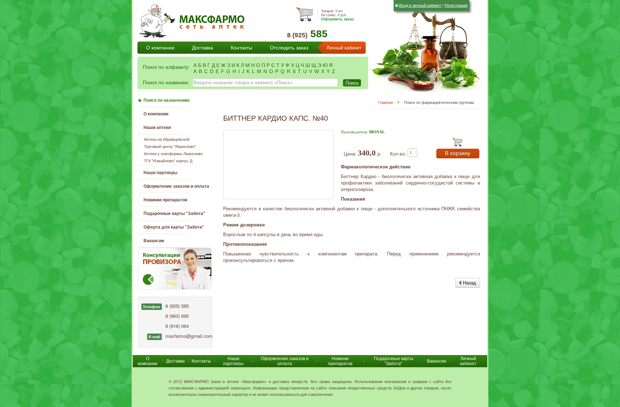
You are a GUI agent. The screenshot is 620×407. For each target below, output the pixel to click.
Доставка (202, 48)
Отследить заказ (289, 48)
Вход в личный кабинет (420, 5)
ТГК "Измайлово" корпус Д (168, 161)
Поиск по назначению (166, 100)
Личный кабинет (344, 48)
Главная (385, 102)
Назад (468, 282)
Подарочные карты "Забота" (174, 213)
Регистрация (456, 5)
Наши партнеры (160, 172)
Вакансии (154, 240)
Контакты (241, 48)
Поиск (352, 82)
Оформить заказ (337, 19)
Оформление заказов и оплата (176, 186)
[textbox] (265, 82)
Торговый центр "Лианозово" (170, 146)
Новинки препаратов (340, 361)
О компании (160, 48)
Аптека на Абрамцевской (166, 139)
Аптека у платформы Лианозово (173, 154)
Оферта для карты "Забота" (174, 227)
